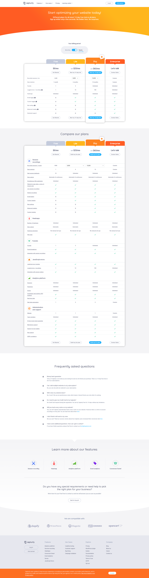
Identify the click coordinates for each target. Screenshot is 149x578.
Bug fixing (68, 551)
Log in (109, 3)
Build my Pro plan (95, 154)
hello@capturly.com (86, 426)
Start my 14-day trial (75, 72)
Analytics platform (50, 546)
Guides (87, 551)
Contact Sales (115, 72)
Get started (120, 3)
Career (108, 551)
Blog (107, 546)
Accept (112, 573)
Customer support (70, 548)
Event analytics (49, 556)
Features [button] (39, 3)
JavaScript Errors (49, 561)
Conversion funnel (49, 553)
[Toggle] (74, 50)
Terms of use (89, 558)
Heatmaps (47, 551)
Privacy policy (89, 556)
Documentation (90, 553)
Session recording (50, 548)
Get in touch (74, 500)
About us (108, 548)
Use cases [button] (49, 3)
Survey (46, 558)
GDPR (87, 561)
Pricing (58, 3)
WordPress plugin (90, 548)
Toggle (74, 50)
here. (101, 419)
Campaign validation (70, 553)
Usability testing (69, 546)
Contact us (109, 553)
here (78, 411)
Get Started (56, 72)
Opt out (88, 563)
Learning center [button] (66, 3)
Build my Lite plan (75, 154)
